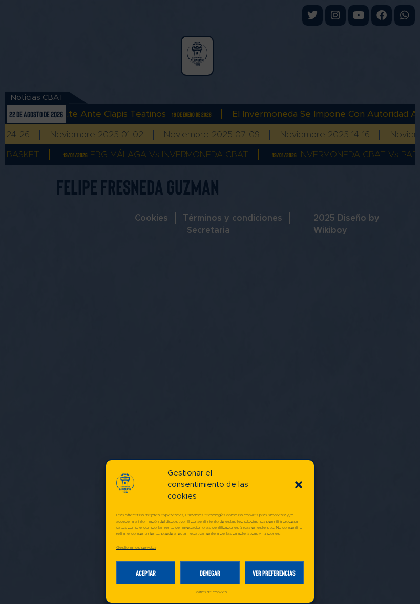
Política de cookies (210, 592)
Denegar (210, 572)
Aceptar (146, 572)
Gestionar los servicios (136, 548)
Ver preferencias (274, 572)
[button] (298, 485)
